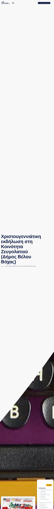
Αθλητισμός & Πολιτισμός (45, 489)
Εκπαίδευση (42, 496)
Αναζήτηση (49, 485)
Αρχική (2, 266)
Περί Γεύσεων (43, 504)
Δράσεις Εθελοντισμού (45, 494)
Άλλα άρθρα (42, 491)
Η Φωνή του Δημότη (44, 499)
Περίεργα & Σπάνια (44, 507)
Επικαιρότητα (43, 497)
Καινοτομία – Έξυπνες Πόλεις (45, 502)
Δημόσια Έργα (43, 493)
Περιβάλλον (42, 505)
